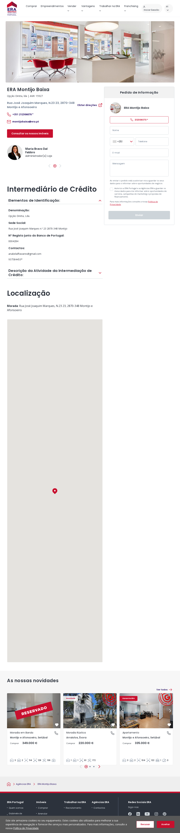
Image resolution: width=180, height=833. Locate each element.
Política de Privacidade (26, 828)
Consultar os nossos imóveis (30, 133)
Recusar (145, 824)
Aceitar (165, 824)
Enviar (139, 215)
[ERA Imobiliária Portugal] (12, 8)
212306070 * (141, 119)
